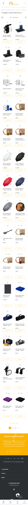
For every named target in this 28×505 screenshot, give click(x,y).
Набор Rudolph (7, 88)
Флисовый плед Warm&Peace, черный (19, 407)
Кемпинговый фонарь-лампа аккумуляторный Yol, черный (7, 37)
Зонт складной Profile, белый (7, 164)
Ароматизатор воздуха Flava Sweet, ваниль (7, 268)
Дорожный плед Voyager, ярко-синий (7, 325)
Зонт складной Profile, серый (7, 214)
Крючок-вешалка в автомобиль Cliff (20, 379)
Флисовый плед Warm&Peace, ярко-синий (19, 297)
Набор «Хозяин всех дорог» (7, 349)
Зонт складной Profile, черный (19, 164)
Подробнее (7, 41)
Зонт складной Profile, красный (7, 189)
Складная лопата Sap (7, 239)
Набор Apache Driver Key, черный (7, 61)
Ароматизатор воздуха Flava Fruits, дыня (19, 115)
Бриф (3, 477)
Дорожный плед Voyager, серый (19, 349)
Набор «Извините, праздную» (18, 61)
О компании (4, 469)
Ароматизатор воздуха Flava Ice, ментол (20, 140)
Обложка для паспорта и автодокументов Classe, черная (7, 297)
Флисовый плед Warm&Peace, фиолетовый (7, 407)
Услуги (3, 473)
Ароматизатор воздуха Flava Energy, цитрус (19, 268)
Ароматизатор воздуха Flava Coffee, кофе (7, 140)
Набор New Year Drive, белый (19, 89)
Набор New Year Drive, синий (7, 114)
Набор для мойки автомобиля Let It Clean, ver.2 (20, 215)
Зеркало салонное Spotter (7, 378)
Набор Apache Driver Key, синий (20, 36)
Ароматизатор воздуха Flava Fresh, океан (19, 240)
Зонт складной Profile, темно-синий (19, 190)
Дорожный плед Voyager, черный (19, 324)
